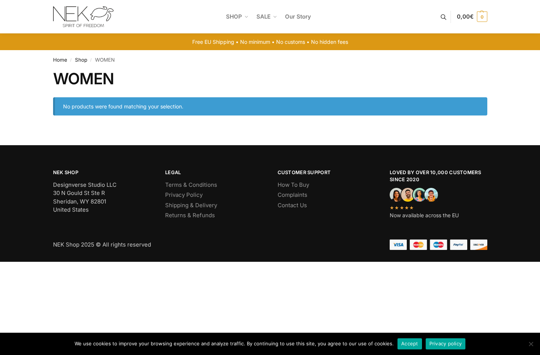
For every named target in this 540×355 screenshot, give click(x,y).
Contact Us (292, 205)
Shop (81, 60)
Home (60, 60)
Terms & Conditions (191, 184)
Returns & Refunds (190, 215)
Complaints (292, 194)
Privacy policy (445, 343)
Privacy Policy (184, 194)
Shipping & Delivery (191, 205)
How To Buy (293, 184)
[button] (472, 17)
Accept (409, 343)
